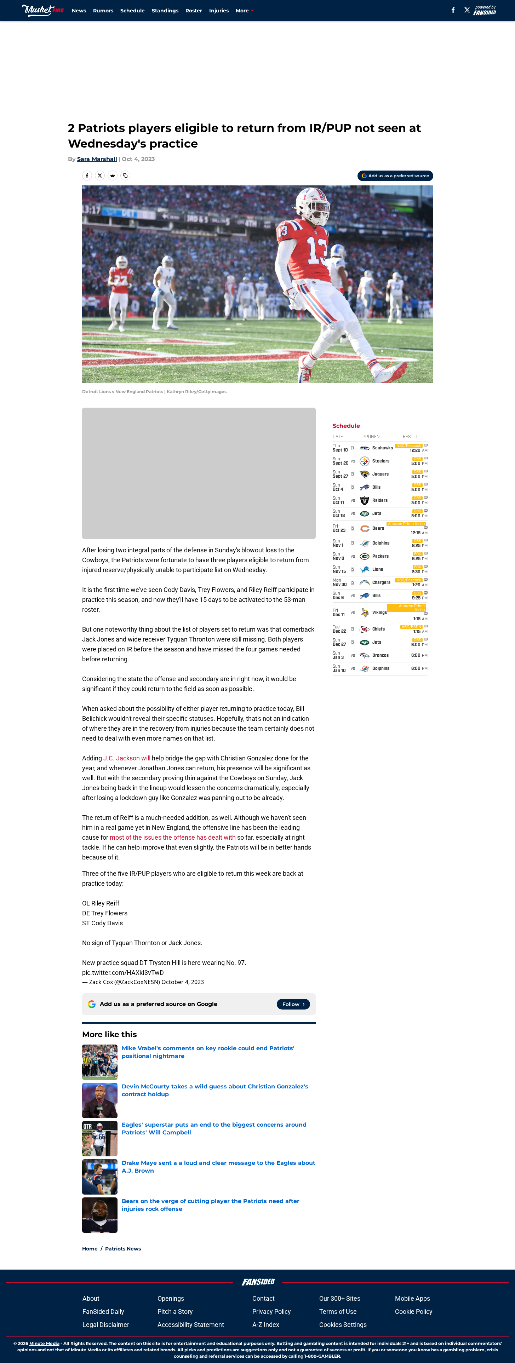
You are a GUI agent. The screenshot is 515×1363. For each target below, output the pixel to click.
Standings (165, 10)
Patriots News (123, 1249)
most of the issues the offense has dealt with (173, 837)
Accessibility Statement (191, 1324)
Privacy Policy (271, 1311)
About (90, 1298)
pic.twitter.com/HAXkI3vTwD (123, 972)
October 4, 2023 (182, 982)
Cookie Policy (414, 1311)
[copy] (125, 175)
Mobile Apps (412, 1298)
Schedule (132, 10)
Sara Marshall (97, 159)
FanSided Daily (103, 1311)
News (79, 10)
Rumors (103, 10)
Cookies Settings (343, 1324)
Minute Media (44, 1343)
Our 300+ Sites (339, 1298)
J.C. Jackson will (126, 758)
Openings (171, 1298)
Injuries (219, 10)
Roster (193, 10)
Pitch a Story (175, 1311)
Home (90, 1249)
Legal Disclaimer (105, 1324)
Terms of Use (338, 1311)
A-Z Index (265, 1324)
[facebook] (453, 10)
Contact (263, 1298)
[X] (467, 10)
